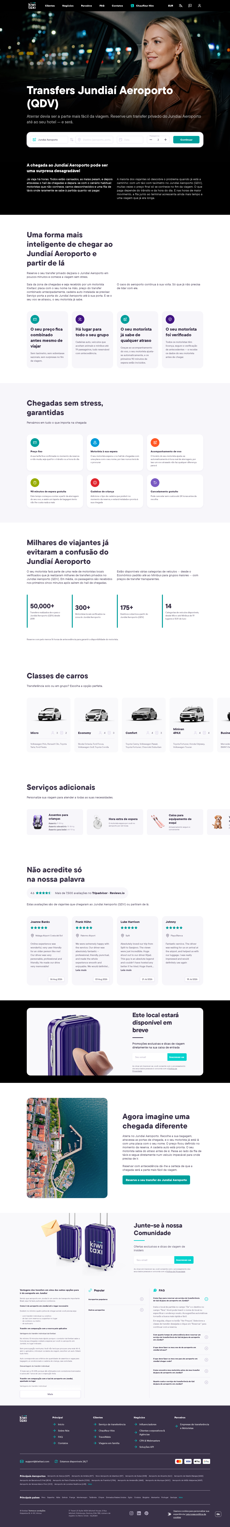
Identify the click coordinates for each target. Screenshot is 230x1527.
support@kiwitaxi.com (37, 1461)
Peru (43, 1497)
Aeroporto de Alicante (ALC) (160, 1476)
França (72, 1497)
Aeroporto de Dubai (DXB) (136, 1476)
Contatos (117, 5)
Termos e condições (36, 1510)
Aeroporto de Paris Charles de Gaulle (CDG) (71, 1480)
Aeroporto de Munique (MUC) (158, 1480)
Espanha (50, 1497)
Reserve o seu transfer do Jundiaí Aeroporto (156, 1180)
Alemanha (155, 1497)
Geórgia (173, 1497)
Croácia (137, 1497)
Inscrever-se (176, 1057)
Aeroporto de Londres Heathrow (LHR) (70, 1484)
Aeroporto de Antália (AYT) (83, 1476)
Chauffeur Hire (145, 5)
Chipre (101, 1497)
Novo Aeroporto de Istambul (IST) (109, 1476)
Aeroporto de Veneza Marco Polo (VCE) (36, 1484)
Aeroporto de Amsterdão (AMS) (131, 1480)
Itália (58, 1497)
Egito (130, 1497)
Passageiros (154, 136)
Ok (218, 1514)
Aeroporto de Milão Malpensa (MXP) (187, 1480)
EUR (170, 5)
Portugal (164, 1497)
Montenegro (82, 1497)
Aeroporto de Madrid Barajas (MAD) (188, 1476)
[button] (72, 139)
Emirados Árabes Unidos (116, 1497)
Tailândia (93, 1497)
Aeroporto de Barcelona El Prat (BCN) (35, 1480)
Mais (90, 1484)
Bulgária (146, 1497)
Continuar (186, 139)
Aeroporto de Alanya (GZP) (58, 1476)
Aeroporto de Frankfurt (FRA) (104, 1480)
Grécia (64, 1497)
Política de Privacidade (175, 1271)
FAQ (102, 5)
